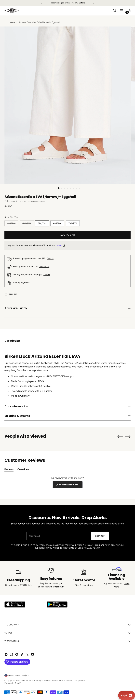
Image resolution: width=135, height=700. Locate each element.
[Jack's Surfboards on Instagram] (12, 655)
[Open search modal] (114, 10)
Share (13, 294)
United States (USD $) (17, 675)
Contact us (44, 266)
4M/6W (26, 223)
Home (12, 22)
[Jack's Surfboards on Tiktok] (22, 655)
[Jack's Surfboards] (11, 10)
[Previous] (41, 3)
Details (50, 258)
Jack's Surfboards (27, 680)
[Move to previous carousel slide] (120, 437)
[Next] (93, 3)
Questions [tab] (23, 470)
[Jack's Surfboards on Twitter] (27, 655)
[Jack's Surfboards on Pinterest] (17, 655)
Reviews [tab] (9, 470)
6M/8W (57, 223)
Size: (11, 217)
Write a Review (71, 485)
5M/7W (42, 223)
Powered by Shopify (13, 683)
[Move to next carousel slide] (128, 436)
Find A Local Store (84, 585)
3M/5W (11, 223)
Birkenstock (10, 201)
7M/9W (72, 223)
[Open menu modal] (121, 10)
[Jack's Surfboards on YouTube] (33, 655)
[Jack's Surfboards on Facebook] (6, 655)
